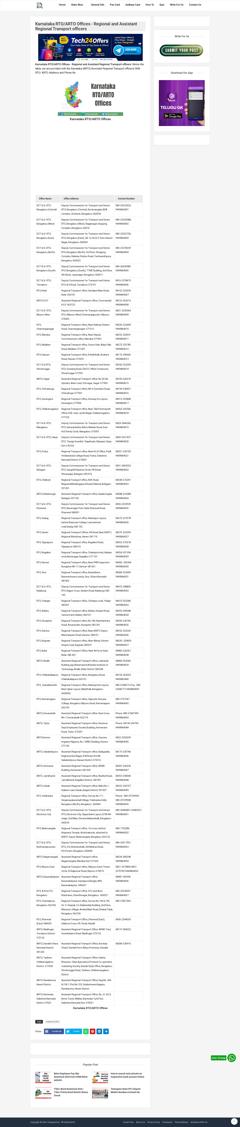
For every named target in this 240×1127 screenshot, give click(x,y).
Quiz (162, 4)
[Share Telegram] (106, 1031)
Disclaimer (167, 1122)
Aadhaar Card (132, 4)
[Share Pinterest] (92, 1031)
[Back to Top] (234, 1121)
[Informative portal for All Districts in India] (41, 5)
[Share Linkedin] (99, 1031)
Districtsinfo (69, 1122)
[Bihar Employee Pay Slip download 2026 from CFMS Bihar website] (43, 1077)
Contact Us (195, 4)
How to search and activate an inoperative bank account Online (127, 1075)
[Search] (206, 6)
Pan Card (115, 4)
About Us (140, 1122)
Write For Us (177, 4)
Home (62, 4)
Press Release (181, 1122)
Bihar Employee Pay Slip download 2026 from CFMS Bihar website (71, 1076)
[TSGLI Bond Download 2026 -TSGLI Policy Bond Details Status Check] (43, 1093)
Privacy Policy (153, 1122)
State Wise (77, 4)
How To (150, 4)
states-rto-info (52, 1022)
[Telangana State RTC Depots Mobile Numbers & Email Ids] (100, 1093)
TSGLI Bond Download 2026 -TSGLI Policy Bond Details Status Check (71, 1092)
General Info (97, 4)
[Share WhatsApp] (86, 1031)
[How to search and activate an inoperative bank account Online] (100, 1077)
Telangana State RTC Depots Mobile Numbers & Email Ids (126, 1090)
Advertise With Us (199, 1122)
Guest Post (128, 1122)
